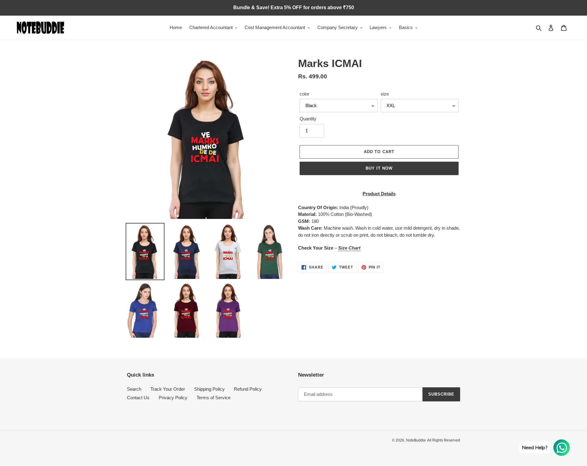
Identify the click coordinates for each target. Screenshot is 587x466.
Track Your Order (167, 389)
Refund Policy (248, 389)
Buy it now (379, 168)
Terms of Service (214, 397)
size (385, 93)
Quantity (308, 118)
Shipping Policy (209, 389)
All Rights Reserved (443, 440)
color (304, 93)
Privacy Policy (173, 397)
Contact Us (138, 397)
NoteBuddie (416, 440)
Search (134, 389)
